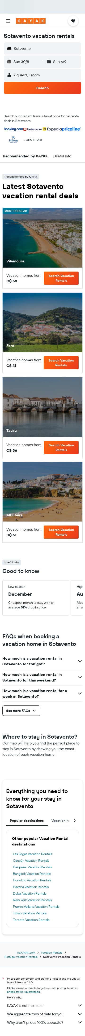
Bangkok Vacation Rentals (32, 874)
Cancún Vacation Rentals (31, 860)
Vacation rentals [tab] (64, 820)
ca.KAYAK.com (26, 952)
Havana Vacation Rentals (31, 887)
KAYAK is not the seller (25, 1005)
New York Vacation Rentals (32, 900)
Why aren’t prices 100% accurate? (35, 1022)
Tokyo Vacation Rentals (30, 913)
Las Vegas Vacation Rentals (32, 854)
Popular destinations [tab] (27, 820)
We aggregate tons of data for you (35, 1014)
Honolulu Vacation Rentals (32, 880)
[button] (8, 21)
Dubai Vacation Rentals (29, 893)
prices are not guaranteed (23, 991)
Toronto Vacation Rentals (31, 920)
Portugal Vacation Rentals (21, 956)
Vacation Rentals (51, 952)
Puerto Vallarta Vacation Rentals (36, 906)
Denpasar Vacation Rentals (32, 867)
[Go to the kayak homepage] (31, 21)
